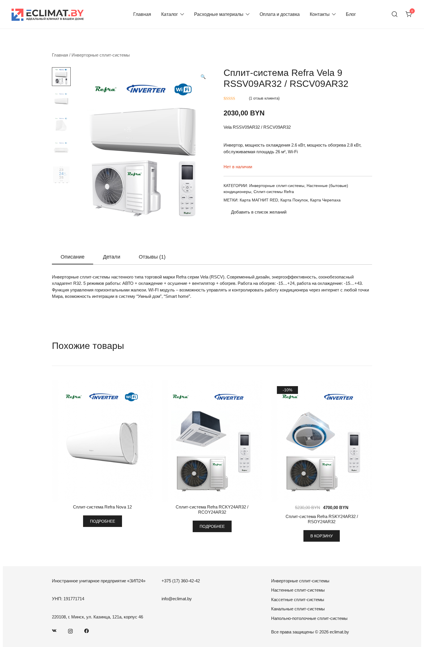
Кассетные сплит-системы (297, 599)
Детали (111, 257)
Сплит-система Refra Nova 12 (102, 506)
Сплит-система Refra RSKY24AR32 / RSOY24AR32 (322, 519)
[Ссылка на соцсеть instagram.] (70, 630)
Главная (142, 14)
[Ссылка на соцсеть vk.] (54, 630)
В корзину (321, 536)
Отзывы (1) (152, 257)
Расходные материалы (218, 14)
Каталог (169, 14)
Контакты (320, 14)
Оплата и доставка (280, 14)
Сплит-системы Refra (274, 191)
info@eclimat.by (177, 598)
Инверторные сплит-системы (101, 55)
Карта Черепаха (325, 200)
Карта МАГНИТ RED (259, 200)
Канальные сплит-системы (298, 608)
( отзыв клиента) (264, 98)
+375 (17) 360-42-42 (181, 580)
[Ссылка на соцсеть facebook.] (86, 630)
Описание (73, 257)
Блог (351, 14)
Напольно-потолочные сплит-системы (309, 618)
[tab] (72, 257)
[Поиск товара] (394, 14)
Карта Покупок (294, 200)
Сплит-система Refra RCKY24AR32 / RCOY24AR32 (212, 509)
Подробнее (102, 521)
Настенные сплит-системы (298, 590)
